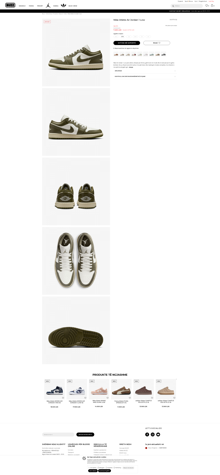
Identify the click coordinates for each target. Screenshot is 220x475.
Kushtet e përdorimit (100, 450)
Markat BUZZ (123, 450)
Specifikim (118, 71)
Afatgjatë (101, 467)
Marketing (118, 467)
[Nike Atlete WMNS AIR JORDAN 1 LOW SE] (77, 389)
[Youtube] (158, 434)
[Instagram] (153, 434)
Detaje (131, 67)
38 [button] (129, 36)
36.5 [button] (116, 36)
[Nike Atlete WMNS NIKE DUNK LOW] (99, 389)
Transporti (71, 452)
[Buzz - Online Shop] (10, 5)
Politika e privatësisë (100, 452)
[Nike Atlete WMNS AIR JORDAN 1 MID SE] (54, 389)
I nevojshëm (93, 467)
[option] (110, 11)
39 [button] (142, 36)
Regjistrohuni (203, 1)
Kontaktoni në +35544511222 (100, 11)
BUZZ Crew (122, 453)
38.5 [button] (135, 36)
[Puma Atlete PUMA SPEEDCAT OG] (121, 389)
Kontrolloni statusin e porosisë (51, 448)
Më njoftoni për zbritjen (171, 25)
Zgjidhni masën (118, 33)
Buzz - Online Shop (47, 13)
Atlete (65, 13)
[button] (187, 6)
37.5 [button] (122, 36)
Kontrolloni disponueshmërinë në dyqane (130, 76)
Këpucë (61, 13)
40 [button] (148, 36)
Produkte (55, 13)
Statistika (109, 467)
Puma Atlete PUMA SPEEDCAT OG (121, 402)
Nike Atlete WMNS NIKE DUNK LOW (99, 401)
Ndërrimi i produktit (74, 455)
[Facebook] (147, 434)
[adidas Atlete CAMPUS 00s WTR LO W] (143, 389)
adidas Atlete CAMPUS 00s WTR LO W (144, 401)
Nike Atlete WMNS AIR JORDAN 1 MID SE (54, 402)
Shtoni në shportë (127, 43)
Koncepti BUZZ (124, 448)
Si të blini (70, 450)
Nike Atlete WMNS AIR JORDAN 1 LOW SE (77, 402)
